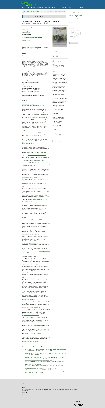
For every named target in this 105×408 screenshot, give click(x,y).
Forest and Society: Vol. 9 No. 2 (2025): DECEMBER (48, 368)
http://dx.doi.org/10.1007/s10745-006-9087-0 (37, 321)
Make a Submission (73, 42)
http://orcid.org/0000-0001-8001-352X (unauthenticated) (33, 37)
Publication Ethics (77, 15)
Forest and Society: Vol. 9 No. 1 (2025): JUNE (35, 364)
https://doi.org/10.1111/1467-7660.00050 (29, 123)
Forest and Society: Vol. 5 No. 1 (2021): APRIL (44, 350)
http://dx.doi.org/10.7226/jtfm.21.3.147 (40, 199)
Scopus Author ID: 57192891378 (33, 89)
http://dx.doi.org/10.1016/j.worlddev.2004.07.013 (31, 177)
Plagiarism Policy (73, 18)
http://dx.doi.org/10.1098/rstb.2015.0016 (37, 172)
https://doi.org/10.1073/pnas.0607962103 (30, 240)
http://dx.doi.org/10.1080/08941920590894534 (32, 166)
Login (83, 0)
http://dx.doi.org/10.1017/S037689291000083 (30, 234)
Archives (39, 7)
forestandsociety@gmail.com (27, 395)
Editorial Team (76, 14)
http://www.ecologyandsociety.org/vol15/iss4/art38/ (34, 160)
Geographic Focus (46, 7)
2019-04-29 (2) (55, 55)
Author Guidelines (73, 12)
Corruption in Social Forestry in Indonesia (38, 357)
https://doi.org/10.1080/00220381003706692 (30, 272)
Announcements (63, 7)
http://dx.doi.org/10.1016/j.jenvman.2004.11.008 (37, 155)
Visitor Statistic (25, 390)
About (27, 7)
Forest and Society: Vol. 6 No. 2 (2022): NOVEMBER (34, 372)
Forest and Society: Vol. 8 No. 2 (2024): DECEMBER (56, 357)
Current (33, 7)
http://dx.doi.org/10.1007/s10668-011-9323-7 (30, 315)
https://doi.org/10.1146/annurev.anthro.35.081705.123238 (33, 105)
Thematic (55, 7)
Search (70, 7)
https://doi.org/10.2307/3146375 (28, 288)
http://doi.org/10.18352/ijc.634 (28, 143)
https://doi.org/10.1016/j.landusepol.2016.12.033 (31, 341)
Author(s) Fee (79, 16)
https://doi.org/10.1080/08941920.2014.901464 (32, 333)
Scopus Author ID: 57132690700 (28, 86)
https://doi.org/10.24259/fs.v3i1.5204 (31, 44)
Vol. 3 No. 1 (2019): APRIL (35, 11)
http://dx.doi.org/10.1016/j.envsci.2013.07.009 (32, 135)
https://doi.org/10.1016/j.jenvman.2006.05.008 (30, 264)
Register (78, 0)
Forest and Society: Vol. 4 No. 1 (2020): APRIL (44, 360)
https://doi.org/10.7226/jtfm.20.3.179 (29, 299)
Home (22, 7)
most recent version (50, 16)
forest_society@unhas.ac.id (27, 394)
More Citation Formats (57, 141)
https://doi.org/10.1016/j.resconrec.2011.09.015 (31, 307)
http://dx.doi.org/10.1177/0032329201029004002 (38, 117)
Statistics (80, 18)
